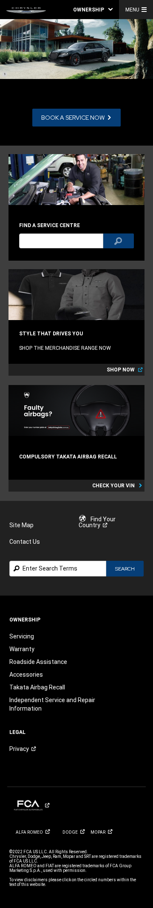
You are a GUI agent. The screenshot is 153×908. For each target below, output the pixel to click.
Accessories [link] (26, 674)
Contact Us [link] (24, 542)
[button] (93, 9)
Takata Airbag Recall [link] (37, 687)
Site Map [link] (21, 525)
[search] (61, 240)
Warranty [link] (21, 649)
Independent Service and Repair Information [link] (52, 704)
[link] (26, 9)
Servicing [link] (21, 636)
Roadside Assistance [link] (38, 661)
